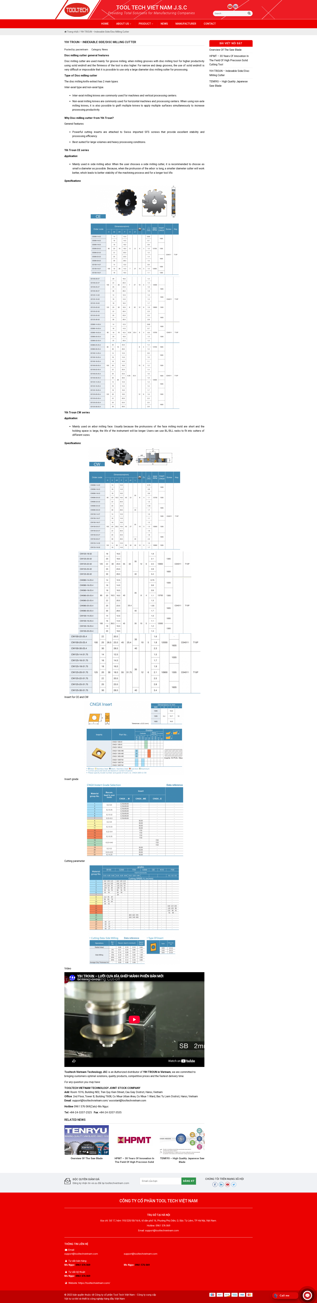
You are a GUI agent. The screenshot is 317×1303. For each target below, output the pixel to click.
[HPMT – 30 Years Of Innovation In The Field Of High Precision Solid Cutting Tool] (134, 1139)
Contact (210, 23)
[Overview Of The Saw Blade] (86, 1139)
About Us (123, 23)
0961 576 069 (83, 1265)
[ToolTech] (83, 9)
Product (145, 23)
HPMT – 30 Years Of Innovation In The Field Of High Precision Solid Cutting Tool (134, 1160)
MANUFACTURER (186, 23)
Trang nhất (72, 31)
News (164, 23)
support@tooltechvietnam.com (89, 1100)
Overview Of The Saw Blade (87, 1158)
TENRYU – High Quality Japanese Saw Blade (182, 1160)
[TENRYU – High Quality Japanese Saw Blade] (182, 1139)
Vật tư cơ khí (71, 1298)
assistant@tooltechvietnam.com (127, 1100)
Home (105, 23)
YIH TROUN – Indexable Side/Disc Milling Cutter (229, 73)
